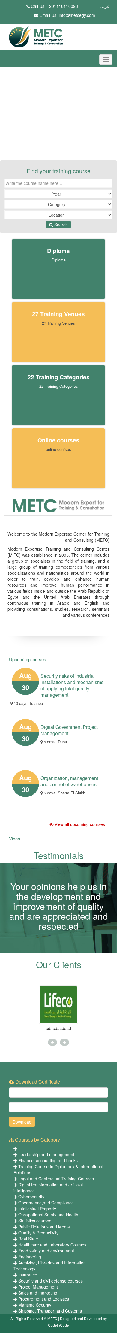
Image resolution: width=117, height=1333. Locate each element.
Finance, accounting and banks (48, 1160)
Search (60, 225)
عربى (105, 6)
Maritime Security (34, 1305)
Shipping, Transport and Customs (50, 1311)
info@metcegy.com (77, 15)
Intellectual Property (37, 1209)
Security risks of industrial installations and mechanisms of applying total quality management (72, 685)
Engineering (29, 1257)
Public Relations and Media (44, 1227)
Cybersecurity (31, 1197)
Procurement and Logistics (43, 1299)
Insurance (27, 1275)
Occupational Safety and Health (48, 1215)
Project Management (38, 1287)
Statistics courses (34, 1221)
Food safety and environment (46, 1251)
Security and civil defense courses (50, 1281)
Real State (28, 1239)
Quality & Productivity (38, 1233)
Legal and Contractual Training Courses (56, 1179)
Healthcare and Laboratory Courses (52, 1245)
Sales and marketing (37, 1293)
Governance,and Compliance (46, 1203)
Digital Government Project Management (69, 730)
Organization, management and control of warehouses (69, 781)
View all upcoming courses (79, 824)
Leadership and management (46, 1154)
